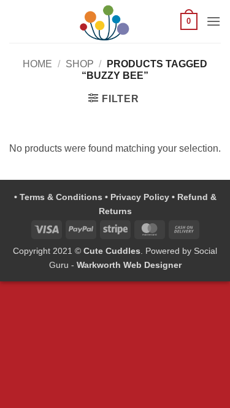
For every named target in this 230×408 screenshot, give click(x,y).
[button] (188, 21)
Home (37, 64)
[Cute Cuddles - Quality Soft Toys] (104, 21)
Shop (80, 64)
